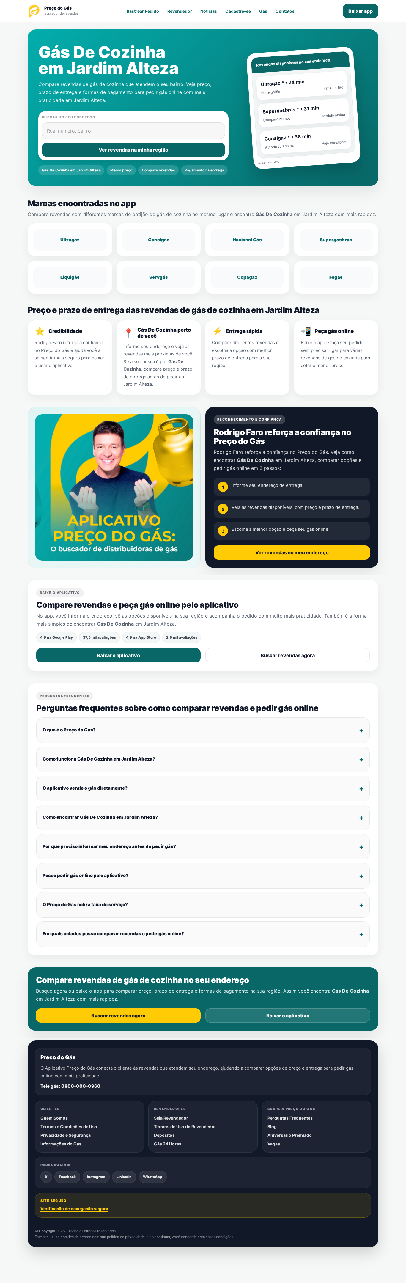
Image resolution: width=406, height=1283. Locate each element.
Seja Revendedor (171, 1117)
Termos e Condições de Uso (68, 1126)
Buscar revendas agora (288, 655)
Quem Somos (54, 1117)
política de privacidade (126, 1237)
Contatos (285, 11)
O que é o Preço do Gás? (69, 730)
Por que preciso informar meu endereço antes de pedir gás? (109, 846)
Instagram (96, 1177)
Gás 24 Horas (167, 1143)
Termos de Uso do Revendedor (185, 1126)
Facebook (67, 1177)
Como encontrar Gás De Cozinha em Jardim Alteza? (100, 817)
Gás (263, 11)
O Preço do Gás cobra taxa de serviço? (85, 905)
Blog (272, 1126)
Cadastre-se (238, 11)
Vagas (273, 1143)
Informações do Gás (60, 1143)
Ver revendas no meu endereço (292, 552)
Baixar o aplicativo (118, 655)
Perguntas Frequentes (290, 1117)
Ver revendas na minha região (133, 150)
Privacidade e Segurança (65, 1135)
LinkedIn (124, 1177)
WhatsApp (152, 1177)
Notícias (208, 11)
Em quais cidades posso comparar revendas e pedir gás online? (113, 934)
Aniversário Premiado (289, 1135)
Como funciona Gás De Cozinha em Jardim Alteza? (99, 759)
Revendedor (179, 11)
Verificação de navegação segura (74, 1208)
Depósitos (164, 1135)
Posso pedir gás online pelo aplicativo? (85, 876)
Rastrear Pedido (143, 11)
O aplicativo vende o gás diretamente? (85, 788)
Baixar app (360, 11)
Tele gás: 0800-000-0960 (70, 1086)
